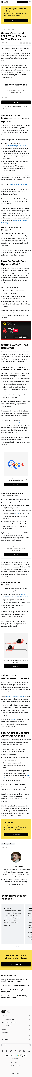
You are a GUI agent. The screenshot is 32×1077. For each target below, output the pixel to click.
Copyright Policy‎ (15, 1065)
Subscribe (16, 102)
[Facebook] (16, 1051)
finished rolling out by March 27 (18, 145)
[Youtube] (29, 1051)
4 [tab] (18, 946)
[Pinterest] (11, 1051)
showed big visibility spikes (18, 184)
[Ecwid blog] (2, 1051)
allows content (15, 696)
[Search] (29, 1044)
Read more (16, 484)
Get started (22, 2)
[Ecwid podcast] (7, 1051)
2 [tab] (14, 946)
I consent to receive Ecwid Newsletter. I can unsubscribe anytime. (15, 107)
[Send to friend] (30, 43)
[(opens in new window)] (10, 1055)
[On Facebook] (21, 43)
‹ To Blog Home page (7, 29)
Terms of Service (15, 1063)
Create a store (16, 20)
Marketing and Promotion (8, 844)
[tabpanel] (12, 924)
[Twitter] (20, 1051)
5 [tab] (20, 946)
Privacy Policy (15, 1058)
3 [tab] (16, 946)
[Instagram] (24, 1051)
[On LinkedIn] (24, 43)
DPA (15, 1060)
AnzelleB (7, 908)
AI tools (12, 719)
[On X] (27, 43)
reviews (16, 514)
